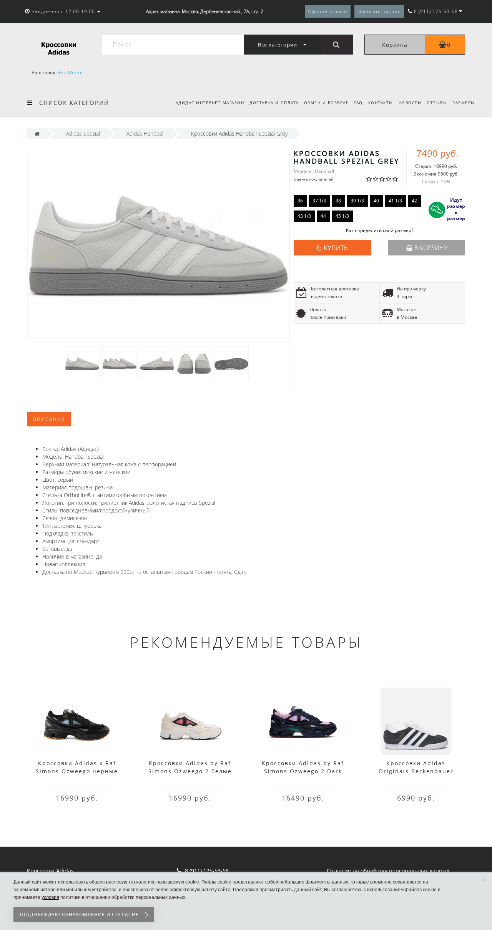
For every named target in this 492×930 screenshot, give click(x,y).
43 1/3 (304, 216)
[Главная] (37, 133)
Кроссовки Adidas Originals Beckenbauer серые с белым (416, 771)
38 (338, 200)
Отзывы (437, 102)
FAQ (358, 102)
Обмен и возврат (326, 102)
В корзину (430, 248)
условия (50, 897)
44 (323, 216)
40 (376, 200)
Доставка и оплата (274, 102)
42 (414, 200)
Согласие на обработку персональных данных (388, 870)
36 (300, 200)
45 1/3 (342, 216)
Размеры (463, 102)
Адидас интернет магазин (210, 102)
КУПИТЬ (336, 248)
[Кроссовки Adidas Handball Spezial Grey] (82, 363)
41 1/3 (395, 200)
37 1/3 (319, 200)
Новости (410, 102)
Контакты (380, 102)
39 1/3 (357, 200)
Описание (49, 419)
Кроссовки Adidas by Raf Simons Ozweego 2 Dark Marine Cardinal (303, 771)
